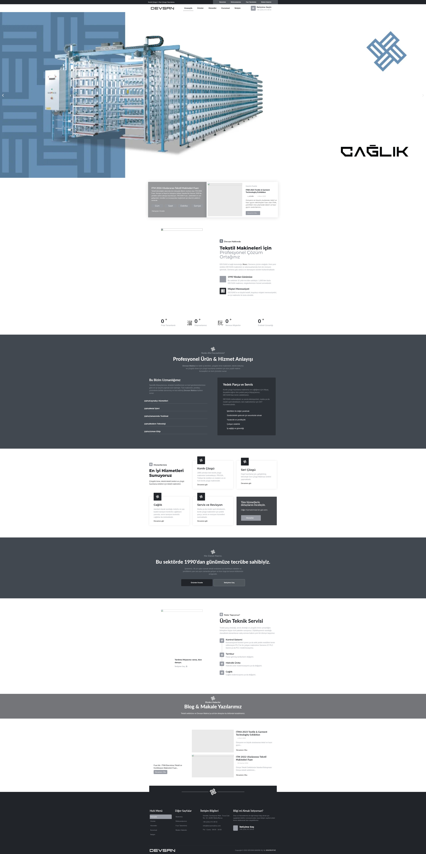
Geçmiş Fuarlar (251, 186)
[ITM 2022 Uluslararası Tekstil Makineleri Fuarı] (213, 766)
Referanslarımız (236, 2)
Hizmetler (212, 8)
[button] (3, 95)
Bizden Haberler (266, 2)
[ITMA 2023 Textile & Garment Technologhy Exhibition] (225, 199)
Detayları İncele (158, 211)
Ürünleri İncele (197, 583)
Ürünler (200, 8)
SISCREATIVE (271, 850)
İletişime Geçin (264, 7)
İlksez (245, 264)
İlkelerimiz (222, 2)
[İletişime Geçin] (253, 8)
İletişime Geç (229, 583)
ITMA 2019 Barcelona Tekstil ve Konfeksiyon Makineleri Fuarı (169, 759)
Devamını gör (202, 485)
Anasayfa (188, 8)
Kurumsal (225, 8)
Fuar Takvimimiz (251, 2)
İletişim (238, 8)
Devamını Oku (252, 213)
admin (251, 196)
